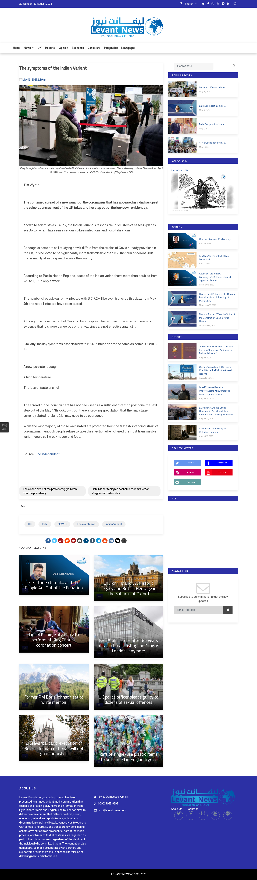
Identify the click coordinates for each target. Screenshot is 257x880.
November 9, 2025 (207, 325)
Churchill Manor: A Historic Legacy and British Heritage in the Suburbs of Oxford (128, 588)
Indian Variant (114, 524)
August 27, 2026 (206, 378)
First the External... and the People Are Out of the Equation (54, 585)
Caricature (94, 47)
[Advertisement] (203, 534)
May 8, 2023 (204, 110)
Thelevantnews (86, 524)
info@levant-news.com (112, 810)
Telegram (191, 482)
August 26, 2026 (206, 398)
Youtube (222, 472)
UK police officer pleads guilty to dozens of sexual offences (128, 699)
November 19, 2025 (207, 305)
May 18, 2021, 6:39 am (35, 79)
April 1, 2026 (204, 263)
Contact (193, 808)
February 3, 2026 (206, 285)
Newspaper (128, 47)
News (27, 47)
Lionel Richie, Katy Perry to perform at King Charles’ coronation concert (54, 639)
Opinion (63, 47)
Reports (50, 47)
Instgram (191, 472)
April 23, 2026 (205, 243)
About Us (176, 808)
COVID (62, 524)
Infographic (111, 47)
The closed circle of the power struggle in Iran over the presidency (50, 491)
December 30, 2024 (179, 210)
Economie (78, 47)
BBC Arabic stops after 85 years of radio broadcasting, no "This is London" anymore (128, 645)
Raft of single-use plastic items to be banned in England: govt (128, 756)
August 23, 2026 (206, 418)
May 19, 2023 (204, 91)
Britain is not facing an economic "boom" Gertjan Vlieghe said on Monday (120, 491)
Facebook (222, 463)
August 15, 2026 (206, 436)
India (45, 524)
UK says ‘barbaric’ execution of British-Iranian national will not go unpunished (54, 748)
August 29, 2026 (206, 357)
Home (16, 47)
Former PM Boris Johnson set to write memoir (54, 699)
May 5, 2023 (204, 128)
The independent (47, 454)
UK (39, 47)
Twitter (191, 463)
